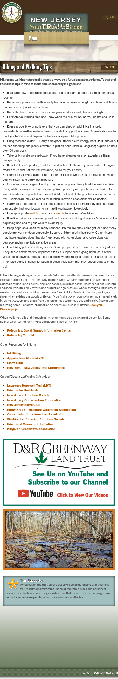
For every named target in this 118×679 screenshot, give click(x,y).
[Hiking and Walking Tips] (12, 24)
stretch (59, 213)
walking (35, 213)
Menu (33, 38)
